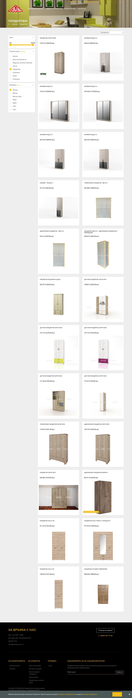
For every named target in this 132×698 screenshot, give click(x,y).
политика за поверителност (67, 694)
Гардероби (23, 24)
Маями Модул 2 (90, 134)
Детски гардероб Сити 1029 (51, 328)
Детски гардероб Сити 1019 (95, 279)
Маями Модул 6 (90, 38)
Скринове (16, 72)
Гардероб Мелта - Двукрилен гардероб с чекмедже (101, 231)
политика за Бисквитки (89, 694)
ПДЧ (14, 106)
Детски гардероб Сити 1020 (95, 376)
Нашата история (14, 665)
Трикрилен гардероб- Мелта (95, 183)
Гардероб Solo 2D (47, 521)
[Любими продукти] (111, 1)
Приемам (117, 694)
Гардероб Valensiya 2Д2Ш (50, 279)
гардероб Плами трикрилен (95, 569)
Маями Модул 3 (46, 134)
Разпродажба (70, 9)
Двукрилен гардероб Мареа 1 (96, 472)
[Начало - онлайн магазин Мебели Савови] (9, 24)
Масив (15, 93)
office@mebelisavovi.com (94, 2)
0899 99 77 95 (75, 2)
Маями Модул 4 (90, 86)
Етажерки (16, 79)
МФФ (15, 103)
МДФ (15, 100)
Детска (14, 24)
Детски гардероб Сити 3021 (51, 376)
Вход (50, 665)
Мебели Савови (24, 688)
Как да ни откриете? (106, 630)
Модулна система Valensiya (22, 63)
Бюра (15, 76)
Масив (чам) (17, 96)
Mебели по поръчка (54, 9)
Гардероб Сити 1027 (48, 472)
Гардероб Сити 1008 (48, 38)
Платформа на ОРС (33, 690)
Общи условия (33, 677)
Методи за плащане (35, 669)
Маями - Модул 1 (46, 183)
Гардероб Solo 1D (47, 569)
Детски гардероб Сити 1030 (95, 328)
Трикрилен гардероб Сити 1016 (52, 424)
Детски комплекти (19, 59)
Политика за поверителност (17, 690)
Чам (14, 109)
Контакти (82, 9)
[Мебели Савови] (15, 8)
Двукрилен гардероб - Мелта (52, 231)
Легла (15, 66)
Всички (15, 56)
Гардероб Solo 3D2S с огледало (97, 521)
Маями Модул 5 (46, 86)
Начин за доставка (35, 665)
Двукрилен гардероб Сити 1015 (96, 424)
